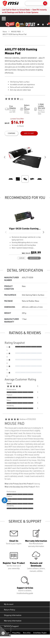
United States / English (40, 633)
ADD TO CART (29, 133)
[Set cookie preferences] (5, 631)
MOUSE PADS (16, 32)
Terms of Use (26, 633)
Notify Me (35, 258)
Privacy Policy (16, 633)
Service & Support (11, 626)
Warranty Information (12, 620)
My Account (8, 604)
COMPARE (11, 133)
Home (5, 32)
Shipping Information (12, 615)
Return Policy (9, 609)
